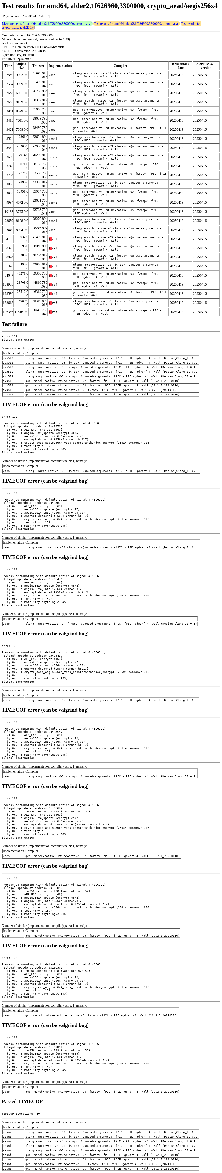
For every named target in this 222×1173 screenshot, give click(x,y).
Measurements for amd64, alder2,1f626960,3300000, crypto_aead (47, 23)
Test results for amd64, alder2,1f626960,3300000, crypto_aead (137, 23)
